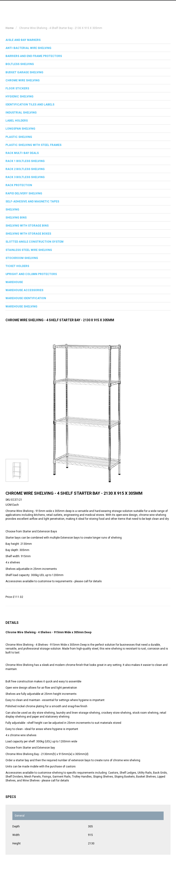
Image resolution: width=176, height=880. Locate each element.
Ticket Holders (17, 266)
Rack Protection (19, 185)
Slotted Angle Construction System (34, 241)
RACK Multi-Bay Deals (22, 153)
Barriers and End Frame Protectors (34, 56)
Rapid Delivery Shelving (24, 193)
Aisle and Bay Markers (23, 40)
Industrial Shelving (21, 112)
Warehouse (14, 282)
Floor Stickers (17, 88)
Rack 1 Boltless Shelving (25, 161)
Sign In (147, 7)
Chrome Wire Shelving (23, 80)
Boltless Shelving (20, 64)
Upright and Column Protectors (31, 274)
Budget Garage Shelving (24, 72)
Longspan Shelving (20, 128)
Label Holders (17, 120)
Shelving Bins (16, 217)
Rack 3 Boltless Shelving (25, 177)
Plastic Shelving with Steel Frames (33, 145)
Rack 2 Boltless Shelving (25, 169)
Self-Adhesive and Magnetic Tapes (32, 201)
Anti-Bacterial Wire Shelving (28, 48)
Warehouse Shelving (21, 306)
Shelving (12, 209)
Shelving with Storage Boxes (28, 233)
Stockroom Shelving (22, 258)
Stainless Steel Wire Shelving (29, 250)
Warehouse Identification (26, 298)
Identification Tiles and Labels (30, 104)
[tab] (88, 40)
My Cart (127, 7)
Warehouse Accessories (24, 290)
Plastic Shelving (19, 137)
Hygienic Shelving (19, 96)
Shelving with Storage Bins (27, 225)
